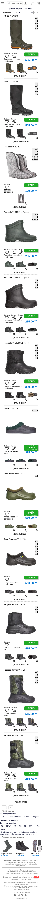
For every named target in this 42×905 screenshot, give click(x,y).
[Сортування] (12, 12)
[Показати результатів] (33, 12)
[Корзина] (32, 3)
